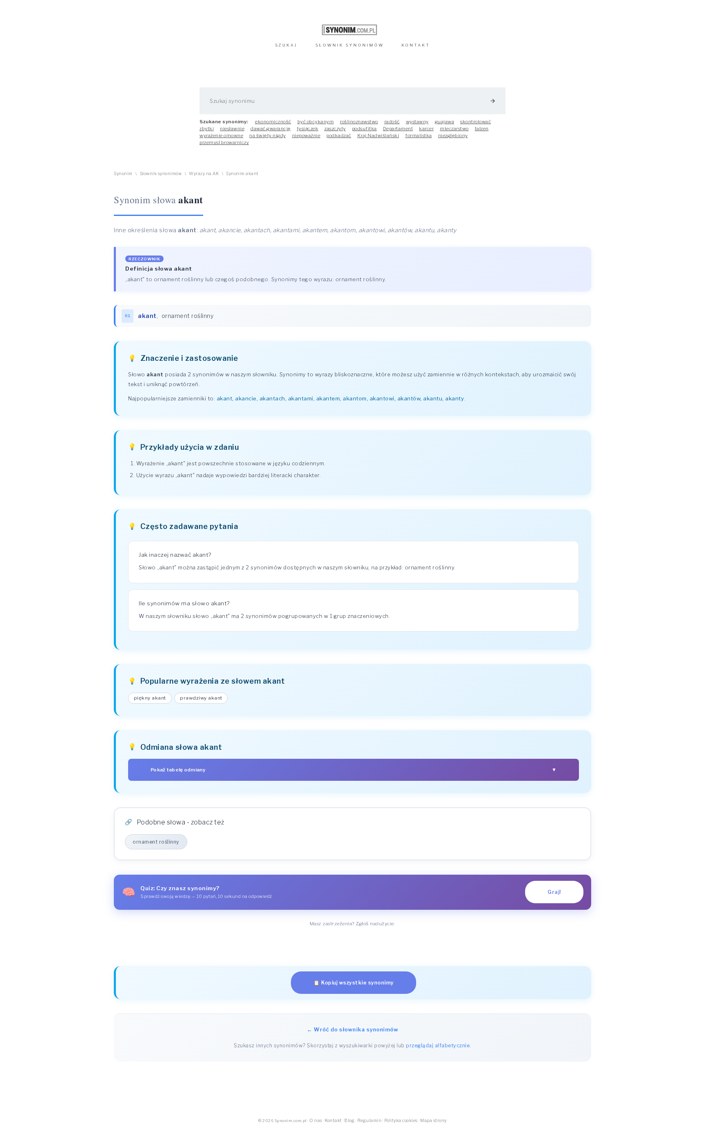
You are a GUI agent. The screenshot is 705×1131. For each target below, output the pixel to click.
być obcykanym (315, 121)
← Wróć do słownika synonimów (352, 1029)
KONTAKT (415, 45)
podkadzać (338, 135)
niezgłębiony (453, 135)
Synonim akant (242, 173)
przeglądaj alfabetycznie (438, 1045)
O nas (315, 1120)
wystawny (417, 121)
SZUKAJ (286, 45)
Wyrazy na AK (204, 173)
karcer (426, 128)
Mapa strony (433, 1120)
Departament (398, 128)
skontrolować (475, 121)
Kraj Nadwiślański (378, 135)
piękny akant (150, 698)
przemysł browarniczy (224, 142)
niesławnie (232, 128)
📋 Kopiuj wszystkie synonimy (353, 983)
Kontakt (333, 1120)
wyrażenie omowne (221, 135)
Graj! (554, 892)
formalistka (418, 135)
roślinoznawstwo (359, 121)
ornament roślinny (188, 316)
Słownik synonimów (161, 173)
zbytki (207, 128)
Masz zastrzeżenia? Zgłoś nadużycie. (353, 924)
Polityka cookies (401, 1120)
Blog (349, 1120)
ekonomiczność (273, 121)
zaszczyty (335, 128)
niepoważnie (306, 135)
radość (392, 121)
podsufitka (364, 128)
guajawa (444, 121)
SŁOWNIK (349, 45)
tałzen (482, 128)
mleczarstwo (454, 128)
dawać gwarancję (271, 128)
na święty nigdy (267, 135)
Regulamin (369, 1120)
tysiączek (308, 128)
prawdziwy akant (201, 698)
